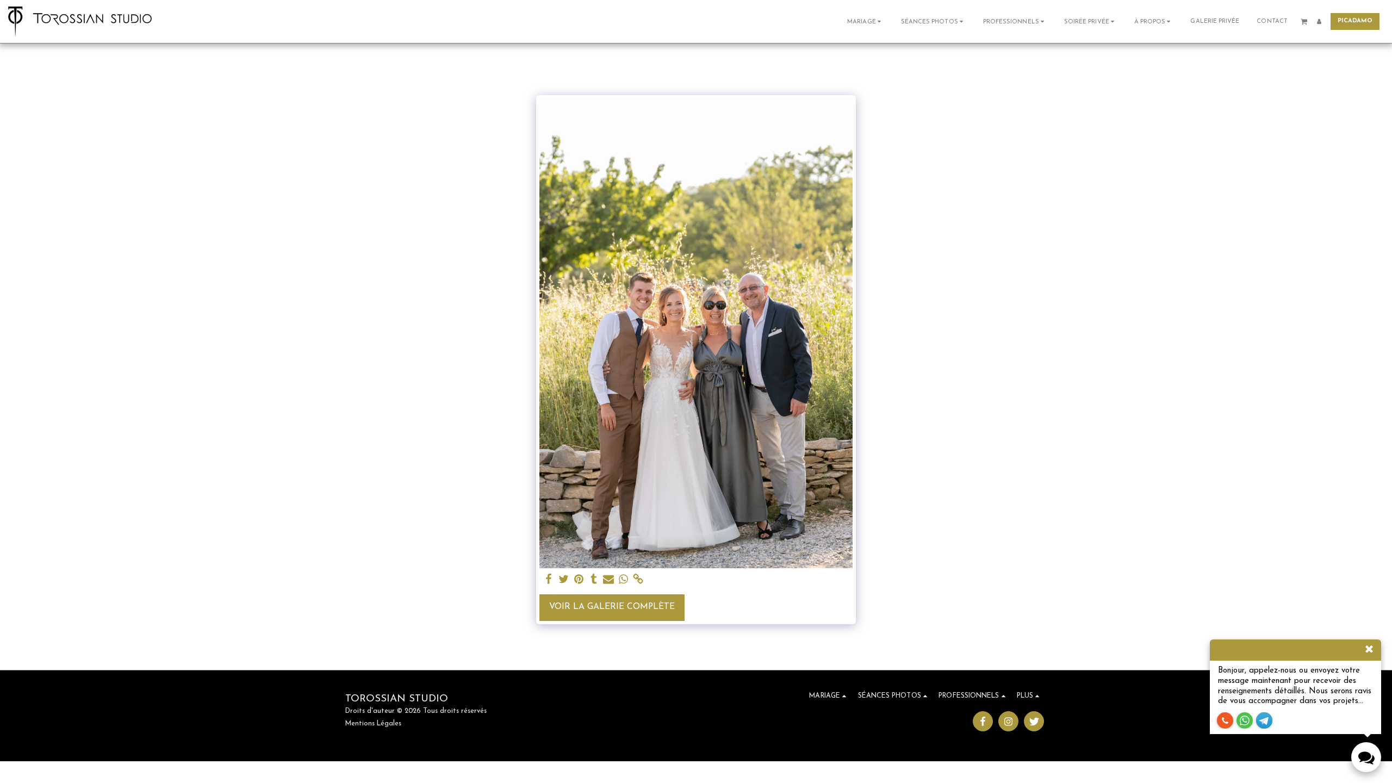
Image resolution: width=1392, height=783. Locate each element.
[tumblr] (593, 580)
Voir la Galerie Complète (612, 606)
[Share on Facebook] (549, 580)
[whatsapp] (623, 580)
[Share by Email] (608, 580)
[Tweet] (563, 580)
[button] (865, 21)
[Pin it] (578, 580)
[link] (638, 580)
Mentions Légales (373, 723)
